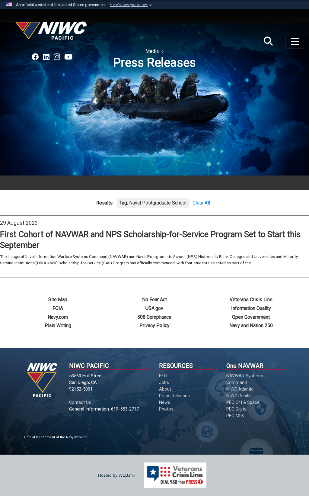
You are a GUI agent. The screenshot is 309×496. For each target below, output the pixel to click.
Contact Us (80, 402)
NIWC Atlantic (239, 389)
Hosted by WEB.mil (116, 475)
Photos (166, 409)
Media (152, 51)
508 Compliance (154, 317)
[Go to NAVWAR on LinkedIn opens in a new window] (46, 57)
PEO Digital (236, 409)
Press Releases (174, 395)
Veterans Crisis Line (251, 299)
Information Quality (251, 308)
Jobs (164, 382)
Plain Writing (58, 325)
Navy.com (58, 317)
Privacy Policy (154, 325)
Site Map (57, 299)
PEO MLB (235, 415)
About (165, 389)
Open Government (251, 317)
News (164, 402)
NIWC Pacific (239, 395)
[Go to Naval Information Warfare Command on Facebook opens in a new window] (35, 57)
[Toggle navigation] (294, 42)
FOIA (58, 308)
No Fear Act (154, 299)
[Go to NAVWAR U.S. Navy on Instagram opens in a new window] (57, 57)
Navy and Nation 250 (251, 325)
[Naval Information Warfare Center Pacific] (52, 33)
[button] (131, 5)
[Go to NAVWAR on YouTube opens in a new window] (68, 57)
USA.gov (154, 308)
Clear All (201, 203)
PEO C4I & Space (243, 402)
